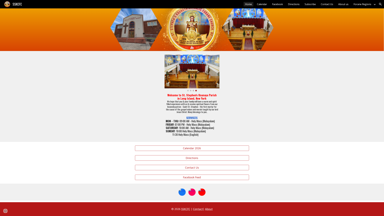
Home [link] (248, 4)
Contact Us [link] (327, 4)
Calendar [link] (262, 4)
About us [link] (343, 4)
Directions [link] (294, 4)
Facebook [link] (277, 4)
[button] (380, 4)
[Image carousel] (192, 73)
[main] (192, 114)
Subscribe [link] (310, 4)
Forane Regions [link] (362, 4)
